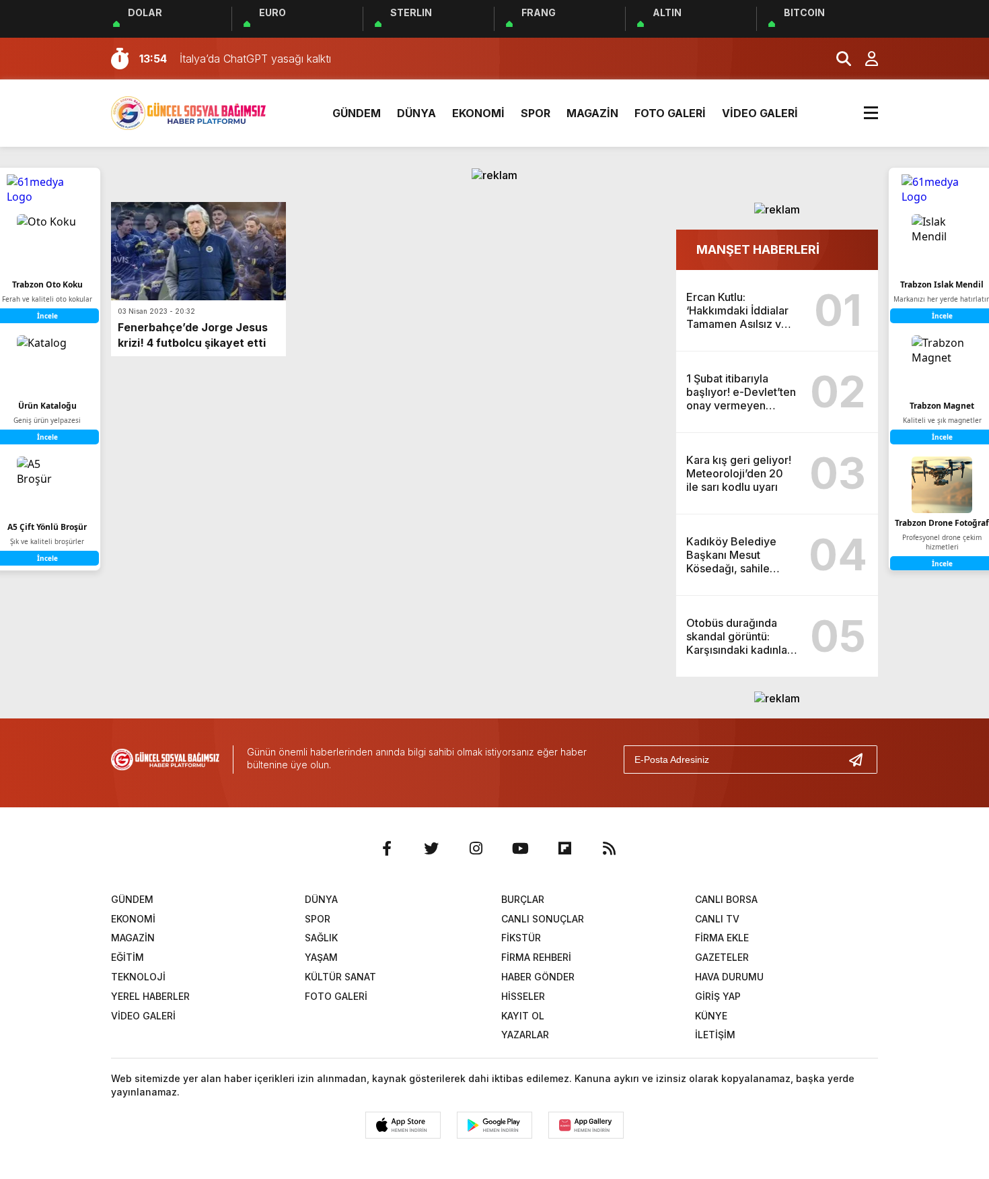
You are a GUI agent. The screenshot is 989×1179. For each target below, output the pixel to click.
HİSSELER (523, 996)
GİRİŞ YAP (718, 996)
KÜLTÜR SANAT (340, 976)
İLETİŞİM (715, 1034)
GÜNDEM (356, 113)
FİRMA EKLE (722, 937)
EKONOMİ (478, 113)
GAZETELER (722, 957)
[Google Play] (494, 1125)
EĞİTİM (127, 957)
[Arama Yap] (837, 58)
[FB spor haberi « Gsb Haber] (188, 112)
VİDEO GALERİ (760, 113)
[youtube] (520, 848)
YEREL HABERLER (150, 996)
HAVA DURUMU (729, 976)
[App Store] (403, 1125)
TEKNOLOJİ (138, 976)
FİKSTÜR (521, 937)
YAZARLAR (525, 1034)
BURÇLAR (522, 899)
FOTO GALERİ (670, 113)
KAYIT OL (522, 1015)
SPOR (535, 113)
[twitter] (431, 848)
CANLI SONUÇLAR (542, 918)
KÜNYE (711, 1015)
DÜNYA (416, 113)
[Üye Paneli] (864, 58)
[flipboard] (564, 848)
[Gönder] (861, 759)
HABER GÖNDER (538, 976)
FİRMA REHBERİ (536, 957)
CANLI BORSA (726, 899)
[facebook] (387, 848)
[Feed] (609, 848)
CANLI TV (717, 918)
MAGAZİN (592, 113)
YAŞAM (321, 957)
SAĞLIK (321, 937)
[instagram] (476, 848)
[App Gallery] (586, 1125)
